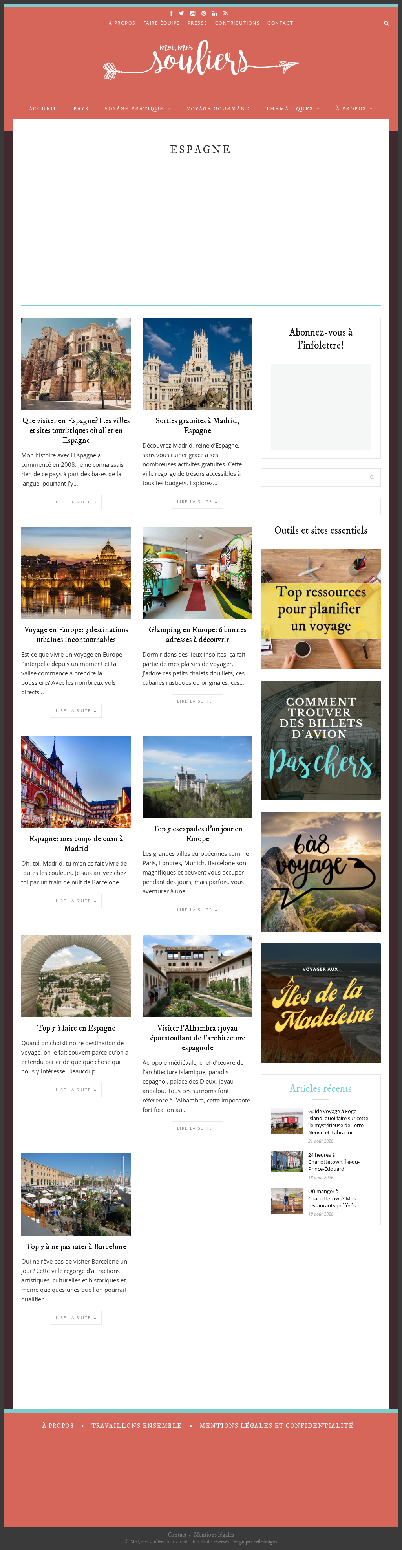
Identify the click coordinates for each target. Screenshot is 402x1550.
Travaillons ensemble (136, 1426)
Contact (177, 1535)
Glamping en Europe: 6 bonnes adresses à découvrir (198, 635)
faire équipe (161, 23)
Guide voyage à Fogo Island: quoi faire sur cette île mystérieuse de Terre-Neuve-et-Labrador (338, 1122)
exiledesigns (265, 1542)
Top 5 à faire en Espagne (76, 1028)
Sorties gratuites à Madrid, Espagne (197, 426)
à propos (122, 23)
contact (280, 23)
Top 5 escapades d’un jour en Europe (198, 834)
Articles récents (321, 1088)
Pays (81, 109)
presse (198, 23)
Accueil (43, 109)
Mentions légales (214, 1535)
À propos (351, 109)
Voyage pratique (134, 109)
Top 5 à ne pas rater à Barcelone (76, 1247)
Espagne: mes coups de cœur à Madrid (76, 844)
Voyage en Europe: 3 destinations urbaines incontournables (76, 635)
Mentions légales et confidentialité (276, 1426)
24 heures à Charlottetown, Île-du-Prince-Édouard (334, 1161)
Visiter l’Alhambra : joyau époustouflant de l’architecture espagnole (197, 1038)
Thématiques (289, 109)
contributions (237, 23)
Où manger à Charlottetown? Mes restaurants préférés (332, 1198)
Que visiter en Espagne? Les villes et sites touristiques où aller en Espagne (76, 431)
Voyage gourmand (218, 109)
